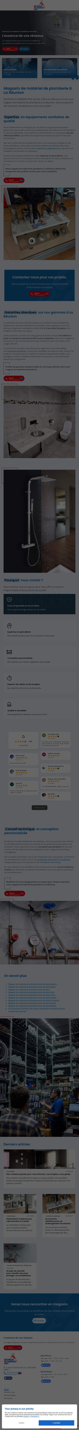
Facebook (34, 1416)
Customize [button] (21, 1423)
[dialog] (39, 1416)
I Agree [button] (56, 1423)
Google (26, 1416)
